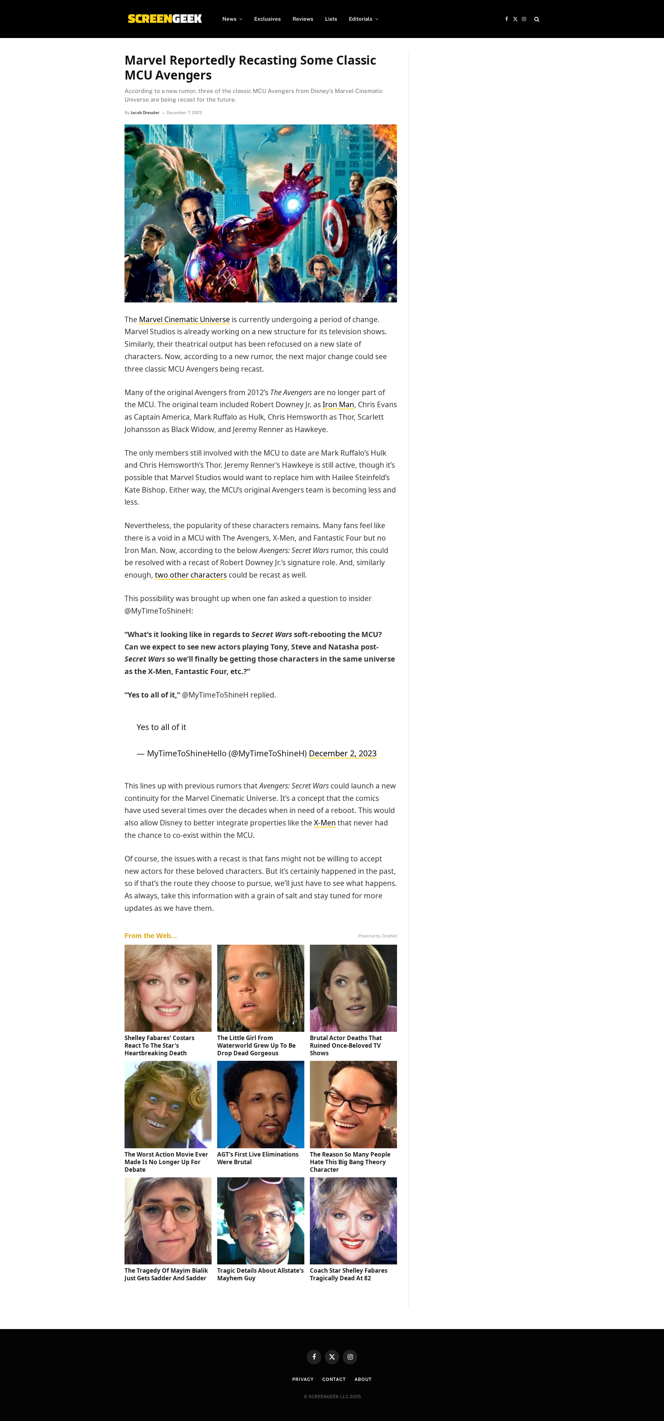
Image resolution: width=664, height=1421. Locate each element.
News (229, 19)
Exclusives (267, 19)
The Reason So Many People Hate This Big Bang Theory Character (350, 1162)
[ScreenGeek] (164, 19)
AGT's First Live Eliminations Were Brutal (257, 1158)
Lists (331, 19)
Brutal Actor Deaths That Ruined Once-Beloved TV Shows (346, 1045)
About (363, 1379)
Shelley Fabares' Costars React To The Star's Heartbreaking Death (159, 1045)
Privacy (302, 1379)
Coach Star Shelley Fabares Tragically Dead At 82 (348, 1274)
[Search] (536, 19)
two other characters (191, 575)
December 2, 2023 (343, 753)
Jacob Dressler (144, 112)
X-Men (325, 823)
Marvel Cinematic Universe (184, 319)
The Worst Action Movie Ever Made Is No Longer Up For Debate (166, 1162)
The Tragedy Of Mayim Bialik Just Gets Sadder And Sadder (166, 1274)
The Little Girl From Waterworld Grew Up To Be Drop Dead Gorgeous (256, 1045)
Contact (334, 1379)
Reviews (303, 19)
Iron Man (338, 404)
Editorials (360, 19)
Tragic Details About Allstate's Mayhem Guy (260, 1274)
